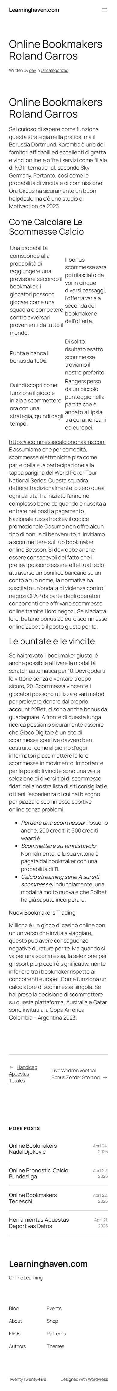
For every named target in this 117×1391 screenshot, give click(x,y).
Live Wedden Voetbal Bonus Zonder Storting (76, 1074)
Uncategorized (54, 70)
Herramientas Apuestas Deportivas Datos (39, 1223)
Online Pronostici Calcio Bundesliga (38, 1173)
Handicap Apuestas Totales (23, 1074)
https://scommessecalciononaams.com (57, 441)
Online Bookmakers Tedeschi (33, 1198)
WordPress (98, 1379)
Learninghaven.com (34, 9)
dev (32, 70)
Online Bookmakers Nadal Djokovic (33, 1149)
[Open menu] (104, 10)
